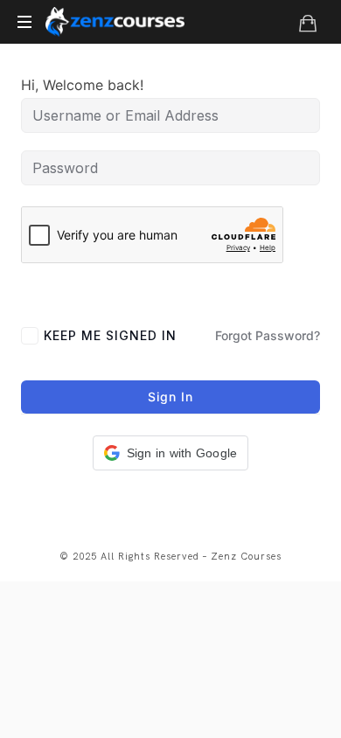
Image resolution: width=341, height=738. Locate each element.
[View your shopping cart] (308, 22)
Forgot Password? (267, 335)
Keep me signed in (110, 335)
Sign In (170, 396)
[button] (171, 452)
